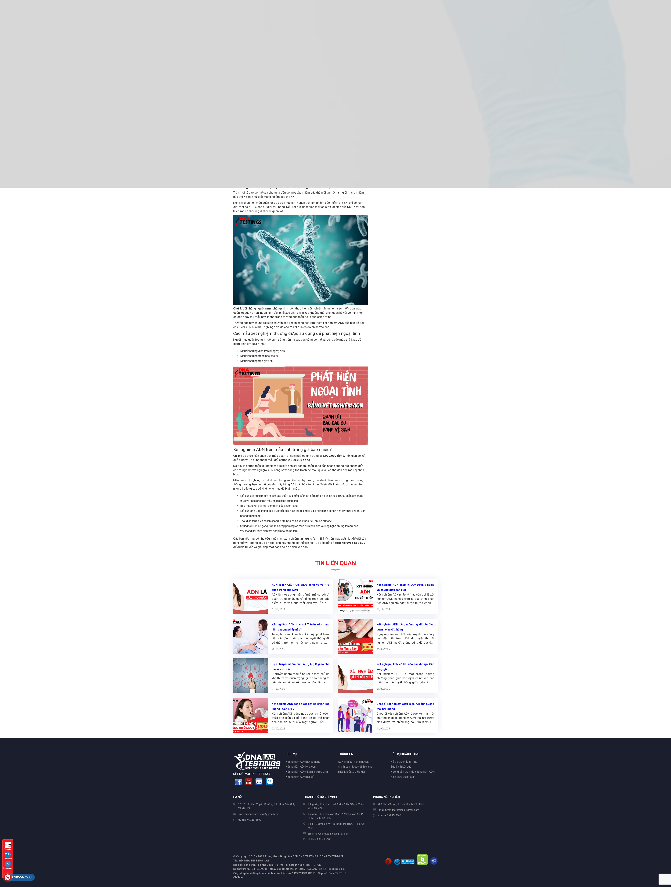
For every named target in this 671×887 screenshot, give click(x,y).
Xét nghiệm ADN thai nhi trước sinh (307, 771)
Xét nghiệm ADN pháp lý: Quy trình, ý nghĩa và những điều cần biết (405, 587)
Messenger (8, 868)
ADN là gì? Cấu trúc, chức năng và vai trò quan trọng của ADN (301, 587)
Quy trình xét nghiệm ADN (353, 761)
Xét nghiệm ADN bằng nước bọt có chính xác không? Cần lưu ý (301, 706)
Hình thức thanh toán (403, 776)
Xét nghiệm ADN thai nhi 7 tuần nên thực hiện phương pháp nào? (301, 627)
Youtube (7, 849)
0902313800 (254, 819)
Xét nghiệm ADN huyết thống (303, 761)
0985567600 (324, 839)
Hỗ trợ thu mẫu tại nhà (404, 761)
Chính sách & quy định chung (355, 766)
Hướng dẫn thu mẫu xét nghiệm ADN (413, 771)
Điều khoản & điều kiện (352, 771)
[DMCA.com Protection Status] (422, 863)
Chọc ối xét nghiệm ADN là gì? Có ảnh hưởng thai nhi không (405, 706)
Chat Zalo (8, 859)
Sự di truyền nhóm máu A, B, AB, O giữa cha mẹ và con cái (301, 666)
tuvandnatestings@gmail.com (262, 814)
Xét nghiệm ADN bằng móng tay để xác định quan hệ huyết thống (405, 627)
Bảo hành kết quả (401, 766)
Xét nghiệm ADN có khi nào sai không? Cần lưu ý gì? (405, 666)
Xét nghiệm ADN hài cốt (300, 776)
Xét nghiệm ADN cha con (301, 766)
